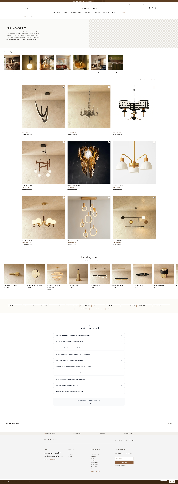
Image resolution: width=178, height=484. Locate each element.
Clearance (122, 12)
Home (23, 16)
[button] (155, 8)
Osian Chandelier (118, 185)
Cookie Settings (94, 464)
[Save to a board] (64, 87)
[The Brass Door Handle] (14, 274)
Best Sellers (70, 454)
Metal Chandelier (30, 16)
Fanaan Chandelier (73, 130)
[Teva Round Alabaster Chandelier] (57, 274)
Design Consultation (131, 4)
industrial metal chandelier (15, 305)
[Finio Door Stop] (164, 274)
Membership (141, 4)
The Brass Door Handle (11, 285)
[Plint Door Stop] (78, 274)
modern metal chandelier (29, 305)
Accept (172, 481)
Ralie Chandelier (27, 240)
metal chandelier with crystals (145, 305)
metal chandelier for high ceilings (161, 305)
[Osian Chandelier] (134, 162)
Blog (119, 4)
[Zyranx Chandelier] (134, 106)
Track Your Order (95, 454)
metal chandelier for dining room (57, 305)
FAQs (92, 458)
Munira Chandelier (117, 285)
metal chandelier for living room (97, 308)
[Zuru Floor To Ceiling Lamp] (35, 274)
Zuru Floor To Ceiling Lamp (34, 285)
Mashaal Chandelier (74, 185)
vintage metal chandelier (98, 305)
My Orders (93, 456)
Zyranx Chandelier (118, 130)
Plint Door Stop (73, 285)
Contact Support (88, 403)
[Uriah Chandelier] (142, 274)
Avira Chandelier (27, 185)
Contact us (148, 4)
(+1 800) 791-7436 (95, 471)
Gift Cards (70, 456)
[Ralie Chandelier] (43, 217)
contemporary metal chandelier (128, 305)
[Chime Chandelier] (43, 106)
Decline (164, 481)
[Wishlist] (149, 8)
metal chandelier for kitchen (81, 308)
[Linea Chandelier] (100, 274)
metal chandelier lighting (72, 305)
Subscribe (124, 462)
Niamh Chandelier (118, 240)
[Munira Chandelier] (121, 274)
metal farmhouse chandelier (113, 305)
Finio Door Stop (159, 285)
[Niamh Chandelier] (134, 217)
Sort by (139, 79)
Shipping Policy (94, 460)
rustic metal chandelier (42, 305)
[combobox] (29, 8)
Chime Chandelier (27, 130)
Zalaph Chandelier (73, 240)
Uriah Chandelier (138, 285)
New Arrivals (71, 452)
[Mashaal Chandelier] (89, 162)
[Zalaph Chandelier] (89, 217)
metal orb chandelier (111, 308)
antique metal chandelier (67, 308)
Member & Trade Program (50, 459)
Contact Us (93, 452)
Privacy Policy (94, 462)
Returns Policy (94, 466)
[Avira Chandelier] (43, 162)
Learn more (156, 481)
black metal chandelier (85, 305)
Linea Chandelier (95, 285)
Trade (123, 4)
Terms (92, 468)
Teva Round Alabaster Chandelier (53, 286)
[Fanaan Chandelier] (89, 106)
